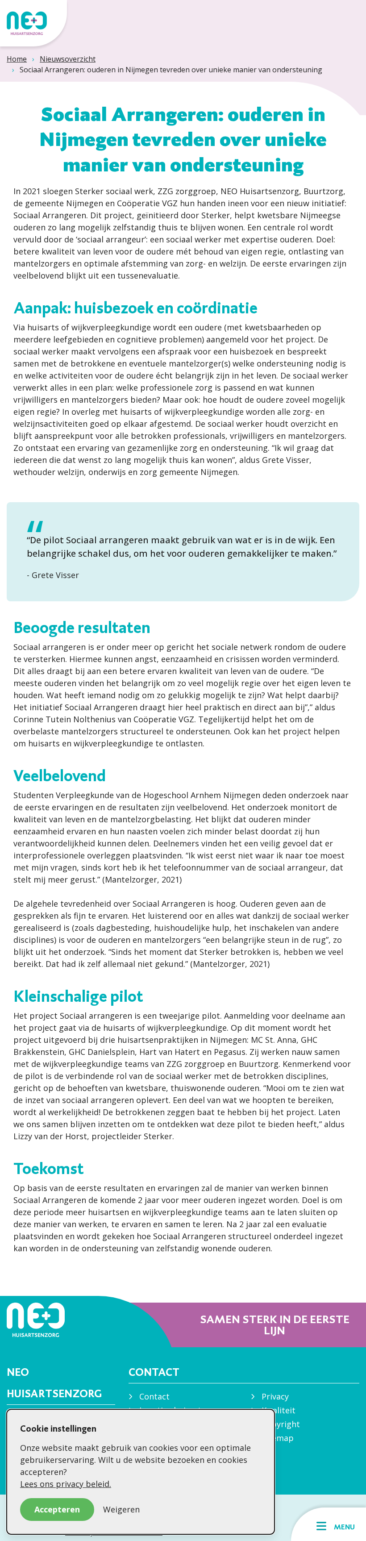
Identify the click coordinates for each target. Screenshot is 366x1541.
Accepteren (57, 1509)
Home (17, 59)
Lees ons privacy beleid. (65, 1484)
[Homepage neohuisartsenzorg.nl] (33, 23)
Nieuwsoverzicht (68, 59)
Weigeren (121, 1509)
